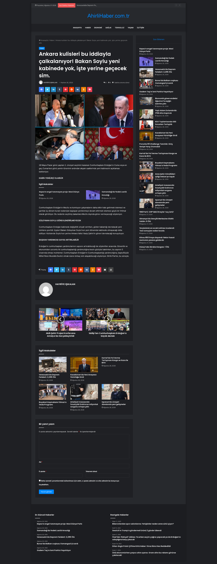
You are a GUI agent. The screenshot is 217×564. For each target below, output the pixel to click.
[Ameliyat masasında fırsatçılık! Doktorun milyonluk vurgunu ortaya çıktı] (84, 392)
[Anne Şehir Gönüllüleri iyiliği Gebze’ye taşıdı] (146, 177)
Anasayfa (77, 28)
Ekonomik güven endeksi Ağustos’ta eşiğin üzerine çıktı (166, 101)
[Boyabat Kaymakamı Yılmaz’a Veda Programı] (53, 392)
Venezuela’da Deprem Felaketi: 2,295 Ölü (93, 5)
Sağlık (108, 28)
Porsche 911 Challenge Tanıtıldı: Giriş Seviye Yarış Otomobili (156, 145)
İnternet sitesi (91, 471)
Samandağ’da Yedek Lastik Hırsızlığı (164, 59)
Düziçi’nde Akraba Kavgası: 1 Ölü (154, 247)
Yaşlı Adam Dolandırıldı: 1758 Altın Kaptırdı (166, 111)
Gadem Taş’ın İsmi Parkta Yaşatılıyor (156, 91)
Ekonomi (98, 28)
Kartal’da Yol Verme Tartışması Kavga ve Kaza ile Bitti (115, 360)
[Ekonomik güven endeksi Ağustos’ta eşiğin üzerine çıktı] (146, 101)
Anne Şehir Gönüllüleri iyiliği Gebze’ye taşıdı (165, 175)
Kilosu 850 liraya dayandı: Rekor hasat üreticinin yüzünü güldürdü (157, 238)
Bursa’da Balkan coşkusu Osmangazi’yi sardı (166, 81)
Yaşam (130, 28)
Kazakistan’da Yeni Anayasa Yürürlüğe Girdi (83, 375)
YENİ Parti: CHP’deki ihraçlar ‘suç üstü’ (156, 212)
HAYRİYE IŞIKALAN (50, 82)
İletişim (140, 28)
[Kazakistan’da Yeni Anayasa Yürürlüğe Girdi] (84, 364)
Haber (88, 28)
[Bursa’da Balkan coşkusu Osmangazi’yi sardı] (146, 84)
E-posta (42, 471)
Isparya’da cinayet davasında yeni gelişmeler (114, 403)
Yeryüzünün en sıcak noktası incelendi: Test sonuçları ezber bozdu (157, 229)
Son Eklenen (158, 39)
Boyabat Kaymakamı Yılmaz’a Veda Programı (52, 403)
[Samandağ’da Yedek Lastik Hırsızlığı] (93, 195)
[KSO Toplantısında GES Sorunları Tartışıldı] (146, 125)
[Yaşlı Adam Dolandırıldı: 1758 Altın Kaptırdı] (146, 114)
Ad (40, 462)
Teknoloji (119, 28)
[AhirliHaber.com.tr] (108, 16)
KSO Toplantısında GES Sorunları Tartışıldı (165, 123)
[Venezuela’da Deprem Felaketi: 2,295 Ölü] (53, 364)
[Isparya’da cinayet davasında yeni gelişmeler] (115, 392)
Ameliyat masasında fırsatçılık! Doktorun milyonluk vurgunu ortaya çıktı (84, 404)
